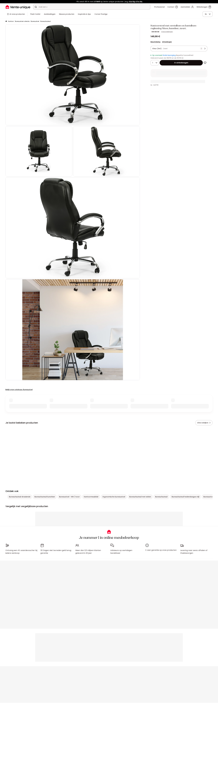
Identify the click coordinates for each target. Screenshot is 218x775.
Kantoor (11, 21)
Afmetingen (167, 42)
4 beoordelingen (167, 32)
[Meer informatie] (182, 58)
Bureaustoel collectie (22, 21)
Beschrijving (155, 42)
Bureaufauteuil (45, 21)
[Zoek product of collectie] (35, 6)
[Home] (6, 21)
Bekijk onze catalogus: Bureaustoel (19, 389)
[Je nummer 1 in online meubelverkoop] (17, 7)
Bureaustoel (35, 21)
